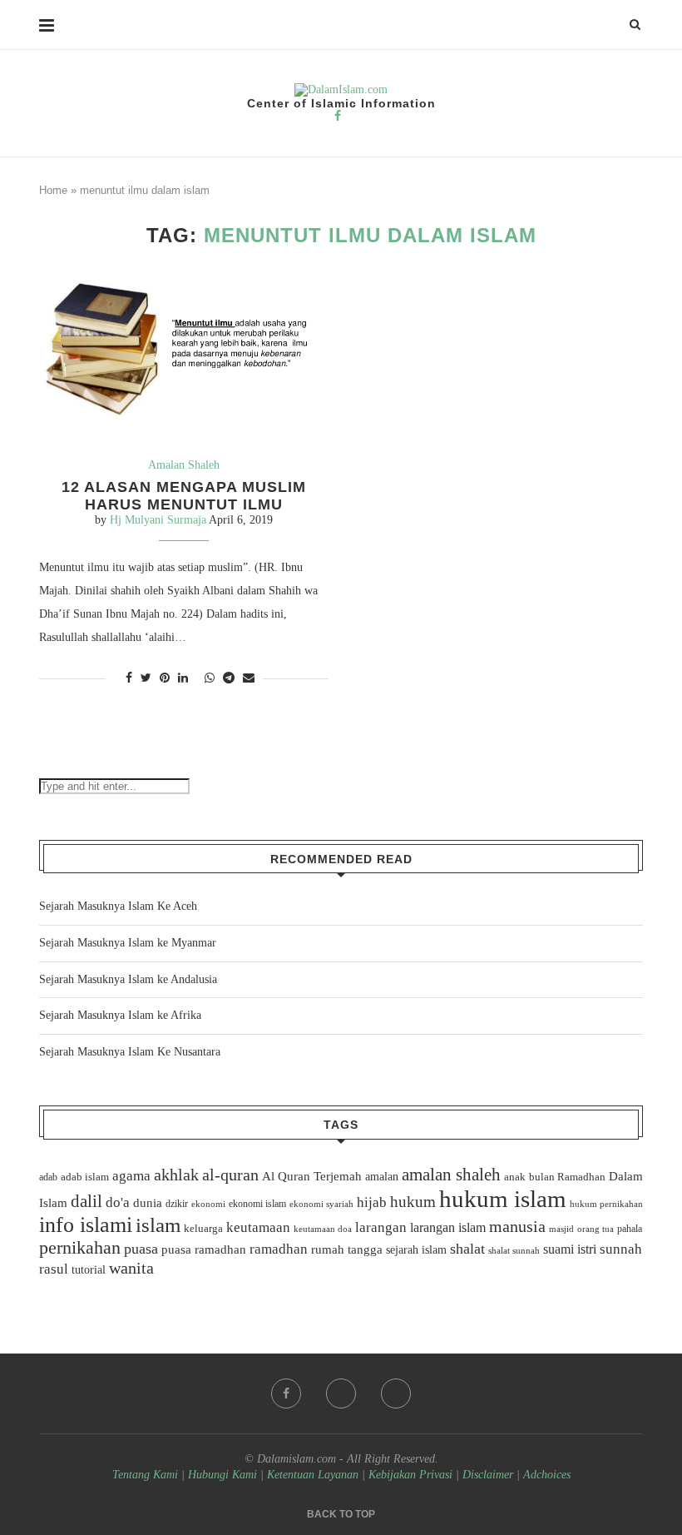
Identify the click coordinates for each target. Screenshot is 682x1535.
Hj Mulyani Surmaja (158, 520)
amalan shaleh (451, 1175)
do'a (118, 1202)
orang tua (595, 1229)
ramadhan (279, 1249)
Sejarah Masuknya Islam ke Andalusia (128, 979)
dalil (86, 1201)
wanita (131, 1268)
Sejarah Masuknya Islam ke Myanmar (127, 942)
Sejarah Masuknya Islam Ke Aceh (118, 906)
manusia (517, 1226)
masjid (561, 1229)
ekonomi (208, 1204)
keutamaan (258, 1227)
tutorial (89, 1270)
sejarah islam (416, 1249)
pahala (629, 1228)
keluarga (203, 1228)
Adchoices (547, 1474)
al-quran (230, 1174)
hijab (372, 1202)
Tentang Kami (146, 1474)
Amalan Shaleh (184, 465)
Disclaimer (487, 1474)
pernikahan (80, 1248)
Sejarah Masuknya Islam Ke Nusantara (129, 1052)
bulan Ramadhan (567, 1176)
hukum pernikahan (606, 1204)
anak (515, 1177)
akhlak (176, 1174)
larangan (381, 1227)
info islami (85, 1225)
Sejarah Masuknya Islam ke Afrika (120, 1015)
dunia (147, 1203)
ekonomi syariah (321, 1204)
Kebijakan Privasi (410, 1474)
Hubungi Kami (222, 1474)
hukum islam (502, 1198)
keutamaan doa (323, 1229)
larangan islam (448, 1227)
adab (48, 1177)
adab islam (85, 1177)
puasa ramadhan (203, 1249)
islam (158, 1225)
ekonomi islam (257, 1204)
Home (53, 190)
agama (131, 1176)
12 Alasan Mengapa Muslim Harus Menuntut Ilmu (184, 496)
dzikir (177, 1204)
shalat (467, 1248)
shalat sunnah (514, 1250)
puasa (141, 1248)
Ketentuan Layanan (312, 1474)
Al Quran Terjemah (312, 1176)
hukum (413, 1201)
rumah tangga (347, 1249)
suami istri (569, 1249)
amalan (381, 1176)
